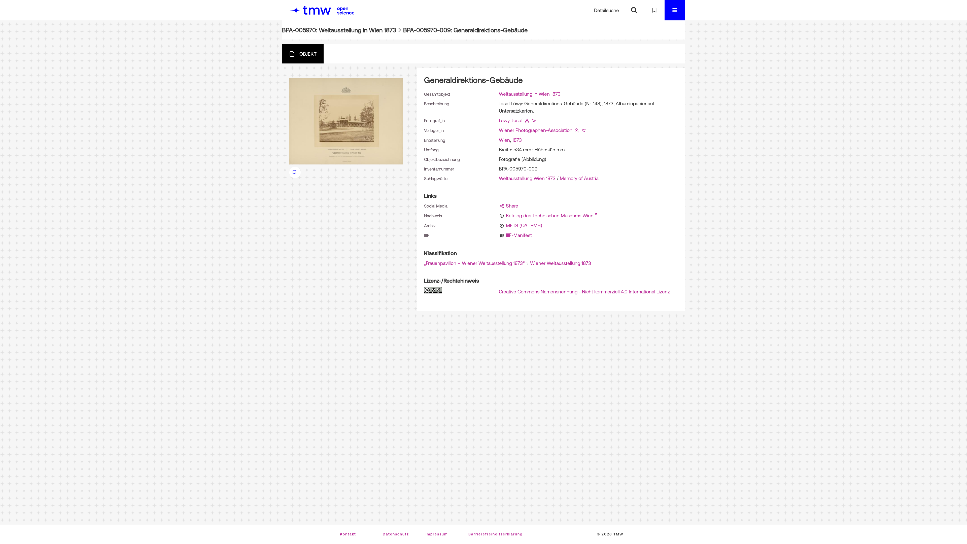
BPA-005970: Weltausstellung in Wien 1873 (339, 30)
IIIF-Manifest (519, 235)
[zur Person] (527, 120)
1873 (517, 140)
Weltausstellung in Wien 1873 (530, 94)
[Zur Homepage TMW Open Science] (346, 10)
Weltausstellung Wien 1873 (527, 178)
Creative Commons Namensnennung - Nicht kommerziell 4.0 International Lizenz (584, 291)
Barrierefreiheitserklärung (495, 534)
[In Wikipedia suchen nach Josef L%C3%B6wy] (534, 120)
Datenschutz (396, 534)
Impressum (437, 534)
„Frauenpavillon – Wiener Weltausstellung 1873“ (474, 263)
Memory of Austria (579, 178)
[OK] (634, 10)
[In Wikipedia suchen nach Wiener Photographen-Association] (584, 130)
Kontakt (348, 534)
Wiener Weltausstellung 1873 (560, 263)
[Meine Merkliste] (654, 10)
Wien (504, 140)
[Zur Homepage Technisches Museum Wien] (309, 10)
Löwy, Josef (511, 120)
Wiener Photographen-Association (535, 130)
